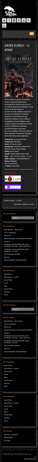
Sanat (6, 295)
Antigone (7, 241)
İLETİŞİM (7, 440)
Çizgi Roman (8, 274)
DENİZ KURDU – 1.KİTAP (13, 200)
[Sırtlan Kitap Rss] (28, 20)
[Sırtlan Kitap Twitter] (4, 20)
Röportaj (7, 292)
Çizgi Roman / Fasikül (11, 277)
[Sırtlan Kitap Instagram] (4, 26)
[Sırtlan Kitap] (19, 11)
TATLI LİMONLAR (10, 232)
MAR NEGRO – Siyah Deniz (13, 230)
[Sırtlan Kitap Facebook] (9, 20)
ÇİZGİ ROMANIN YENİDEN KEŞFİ (15, 260)
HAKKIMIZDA (8, 437)
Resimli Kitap (8, 289)
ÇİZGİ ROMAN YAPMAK (12, 254)
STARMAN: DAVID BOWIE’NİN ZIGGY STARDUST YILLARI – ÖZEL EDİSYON (17, 245)
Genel (6, 283)
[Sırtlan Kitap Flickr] (14, 20)
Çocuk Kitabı (8, 280)
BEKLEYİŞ (7, 236)
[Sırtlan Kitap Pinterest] (19, 20)
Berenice (7, 257)
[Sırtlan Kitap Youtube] (24, 20)
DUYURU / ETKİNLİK (11, 434)
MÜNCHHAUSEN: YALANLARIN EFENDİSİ (18, 238)
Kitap (5, 286)
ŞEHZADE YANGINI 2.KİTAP (23, 204)
